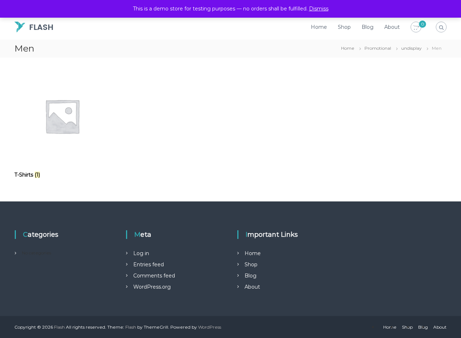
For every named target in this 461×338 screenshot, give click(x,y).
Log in (141, 253)
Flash (59, 327)
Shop (344, 27)
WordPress (209, 327)
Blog (367, 27)
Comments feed (154, 275)
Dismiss (318, 8)
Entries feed (148, 264)
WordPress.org (152, 287)
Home (319, 27)
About (392, 27)
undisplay (411, 48)
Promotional (377, 48)
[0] (416, 27)
